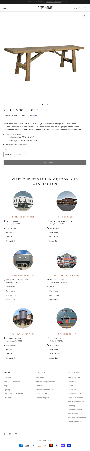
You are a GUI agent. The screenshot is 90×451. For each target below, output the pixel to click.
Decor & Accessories (12, 382)
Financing (71, 406)
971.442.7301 (11, 287)
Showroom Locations (76, 394)
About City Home (74, 378)
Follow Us (72, 390)
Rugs (6, 386)
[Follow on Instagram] (10, 434)
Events (70, 386)
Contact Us (72, 382)
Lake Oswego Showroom (67, 275)
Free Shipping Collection (13, 394)
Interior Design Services (45, 382)
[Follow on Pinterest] (16, 434)
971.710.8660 (54, 345)
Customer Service (75, 409)
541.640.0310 (54, 228)
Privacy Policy (73, 414)
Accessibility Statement (77, 417)
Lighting (7, 390)
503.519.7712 (54, 287)
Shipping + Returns (75, 398)
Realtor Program (42, 398)
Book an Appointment (44, 390)
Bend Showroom (66, 217)
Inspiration (40, 378)
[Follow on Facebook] (5, 434)
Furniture (7, 378)
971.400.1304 (11, 345)
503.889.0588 (11, 228)
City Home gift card (53, 2)
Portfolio (39, 386)
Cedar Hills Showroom (23, 275)
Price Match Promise (76, 401)
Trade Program (42, 394)
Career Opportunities (76, 421)
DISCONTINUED (45, 162)
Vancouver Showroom (23, 334)
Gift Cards (8, 398)
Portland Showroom (23, 217)
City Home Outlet (67, 334)
